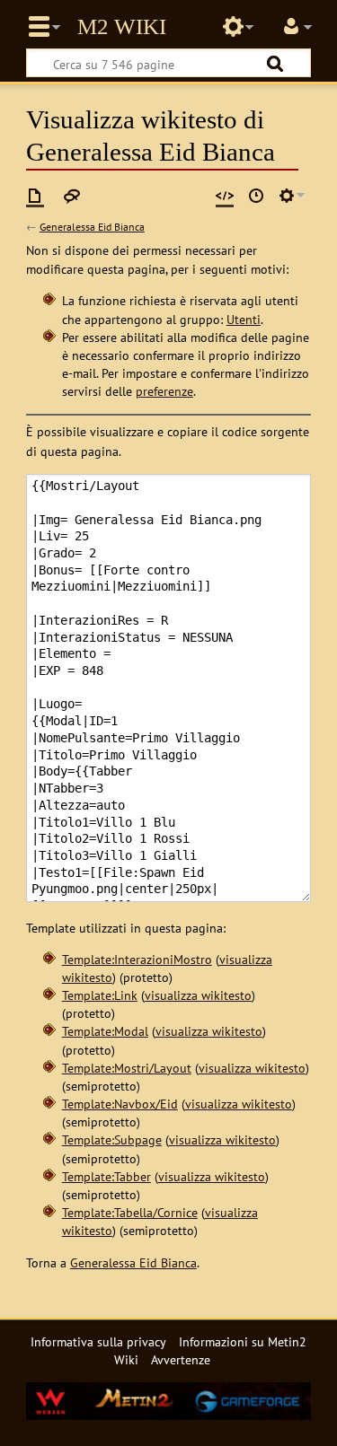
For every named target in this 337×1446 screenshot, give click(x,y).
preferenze (164, 390)
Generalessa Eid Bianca (92, 226)
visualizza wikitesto (198, 994)
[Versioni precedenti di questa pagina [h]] (256, 196)
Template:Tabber (106, 1176)
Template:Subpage (112, 1139)
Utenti (243, 319)
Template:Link (99, 994)
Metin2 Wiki (121, 27)
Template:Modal (105, 1030)
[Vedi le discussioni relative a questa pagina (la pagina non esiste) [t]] (72, 196)
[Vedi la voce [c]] (35, 196)
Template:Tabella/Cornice (130, 1212)
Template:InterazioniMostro (137, 959)
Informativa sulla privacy (98, 1341)
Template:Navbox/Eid (120, 1103)
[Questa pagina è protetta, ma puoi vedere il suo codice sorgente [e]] (225, 196)
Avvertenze (180, 1359)
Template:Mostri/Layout (126, 1067)
